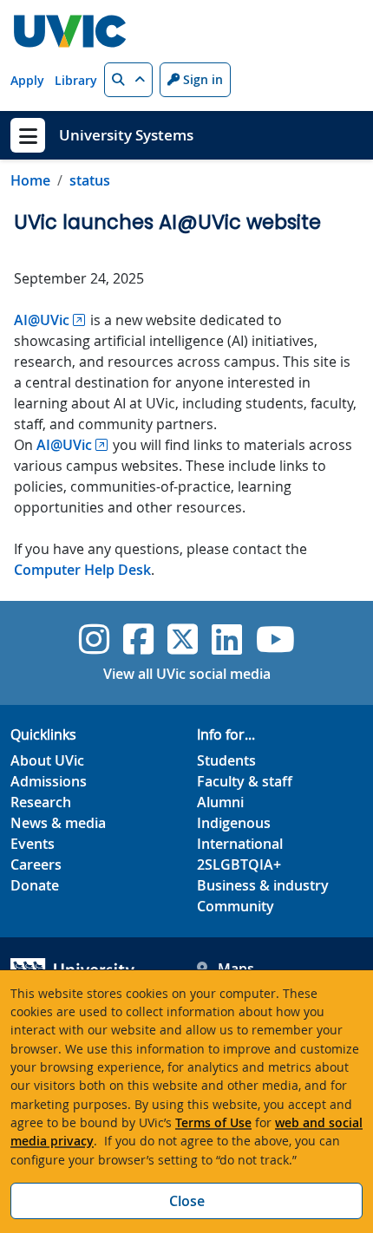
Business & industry (263, 885)
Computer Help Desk (82, 569)
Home (30, 180)
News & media (58, 822)
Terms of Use (213, 1122)
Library (76, 80)
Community (235, 906)
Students (226, 760)
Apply (27, 80)
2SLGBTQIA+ (239, 864)
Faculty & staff (244, 781)
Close (187, 1200)
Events (32, 843)
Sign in (201, 79)
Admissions (48, 781)
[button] (128, 79)
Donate (34, 885)
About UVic (47, 760)
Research (40, 802)
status (89, 180)
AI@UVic (41, 319)
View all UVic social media (187, 673)
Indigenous (234, 822)
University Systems (126, 135)
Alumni (220, 802)
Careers (36, 864)
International (240, 843)
